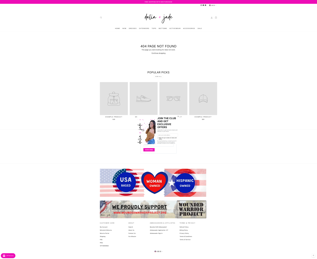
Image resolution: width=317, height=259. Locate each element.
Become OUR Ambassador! (158, 227)
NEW (124, 28)
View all (158, 76)
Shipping (102, 236)
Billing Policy (184, 230)
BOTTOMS (163, 28)
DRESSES (133, 28)
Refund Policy (184, 227)
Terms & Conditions (186, 236)
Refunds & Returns (106, 230)
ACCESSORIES (189, 28)
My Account (104, 227)
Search (130, 227)
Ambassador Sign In (156, 233)
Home (117, 28)
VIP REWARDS (104, 246)
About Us (131, 230)
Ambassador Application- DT (159, 230)
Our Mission (132, 236)
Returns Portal (104, 233)
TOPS (154, 28)
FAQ (101, 239)
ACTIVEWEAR (175, 28)
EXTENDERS (144, 28)
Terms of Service (185, 239)
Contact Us (132, 233)
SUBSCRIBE (149, 150)
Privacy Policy (184, 233)
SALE (200, 28)
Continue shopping (159, 53)
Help (101, 242)
